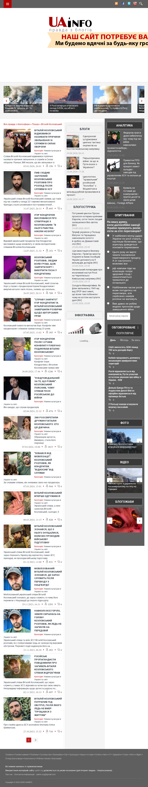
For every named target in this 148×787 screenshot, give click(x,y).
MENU (8, 4)
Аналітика (124, 125)
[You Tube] (134, 4)
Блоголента (29, 758)
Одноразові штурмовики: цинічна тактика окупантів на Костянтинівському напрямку (83, 142)
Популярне (125, 333)
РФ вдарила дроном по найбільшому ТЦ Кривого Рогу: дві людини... (111, 108)
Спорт (125, 754)
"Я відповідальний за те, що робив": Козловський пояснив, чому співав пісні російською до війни (47, 388)
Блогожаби (124, 501)
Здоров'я (117, 754)
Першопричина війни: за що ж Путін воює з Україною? (91, 163)
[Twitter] (128, 4)
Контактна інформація (24, 774)
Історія (90, 754)
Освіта (98, 754)
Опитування (124, 215)
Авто (105, 754)
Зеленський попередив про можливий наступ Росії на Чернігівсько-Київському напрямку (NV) (87, 274)
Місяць (124, 340)
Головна (9, 754)
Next (142, 101)
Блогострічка (84, 207)
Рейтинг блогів (43, 758)
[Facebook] (122, 4)
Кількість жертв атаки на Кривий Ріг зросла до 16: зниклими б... (19, 108)
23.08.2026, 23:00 (81, 303)
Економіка (57, 754)
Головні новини (21, 754)
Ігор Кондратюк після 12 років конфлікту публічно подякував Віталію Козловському (47, 345)
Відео (124, 462)
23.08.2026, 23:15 (81, 281)
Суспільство (45, 754)
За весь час (135, 340)
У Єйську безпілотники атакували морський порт (122, 445)
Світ (66, 754)
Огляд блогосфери (14, 758)
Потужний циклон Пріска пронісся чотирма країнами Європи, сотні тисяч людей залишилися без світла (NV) (87, 219)
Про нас (9, 774)
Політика (34, 754)
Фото (124, 423)
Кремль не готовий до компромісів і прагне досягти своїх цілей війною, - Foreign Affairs (123, 196)
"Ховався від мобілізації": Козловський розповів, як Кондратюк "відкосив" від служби (43, 463)
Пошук (35, 124)
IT (110, 754)
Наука (82, 754)
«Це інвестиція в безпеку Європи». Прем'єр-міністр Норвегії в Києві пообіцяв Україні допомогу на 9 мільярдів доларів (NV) (86, 256)
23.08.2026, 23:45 (81, 247)
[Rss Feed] (116, 4)
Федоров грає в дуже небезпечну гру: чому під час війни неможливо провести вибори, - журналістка (124, 141)
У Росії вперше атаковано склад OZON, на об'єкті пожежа (64, 108)
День (113, 340)
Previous (5, 101)
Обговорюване (123, 327)
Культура (74, 754)
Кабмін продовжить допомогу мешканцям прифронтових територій (124, 361)
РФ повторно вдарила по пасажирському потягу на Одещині (122, 486)
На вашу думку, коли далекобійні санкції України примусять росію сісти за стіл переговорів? (124, 226)
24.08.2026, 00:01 (81, 228)
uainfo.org (39, 770)
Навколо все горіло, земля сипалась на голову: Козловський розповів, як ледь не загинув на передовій (47, 620)
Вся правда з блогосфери (17, 124)
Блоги (85, 129)
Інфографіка (84, 315)
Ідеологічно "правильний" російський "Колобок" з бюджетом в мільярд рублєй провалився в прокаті (83, 185)
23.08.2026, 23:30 (81, 266)
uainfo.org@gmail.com (46, 774)
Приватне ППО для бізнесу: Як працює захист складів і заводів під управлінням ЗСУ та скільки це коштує (124, 169)
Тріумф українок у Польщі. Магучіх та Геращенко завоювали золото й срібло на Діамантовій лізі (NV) (86, 238)
